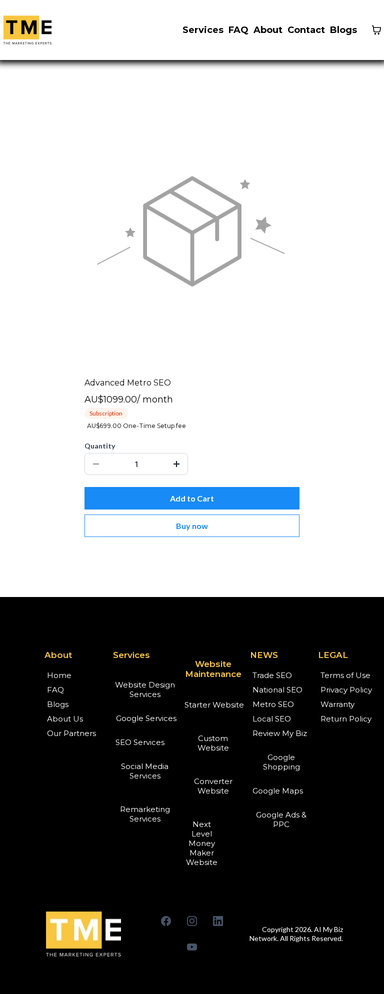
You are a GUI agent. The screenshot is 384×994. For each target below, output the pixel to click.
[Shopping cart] (377, 30)
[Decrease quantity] (96, 464)
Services (203, 30)
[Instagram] (192, 921)
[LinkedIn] (218, 921)
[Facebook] (166, 921)
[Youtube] (192, 947)
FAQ (238, 30)
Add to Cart (192, 498)
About (268, 30)
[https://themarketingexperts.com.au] (27, 30)
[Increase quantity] (176, 464)
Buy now (192, 525)
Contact (306, 30)
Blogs (343, 30)
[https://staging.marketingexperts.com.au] (90, 934)
